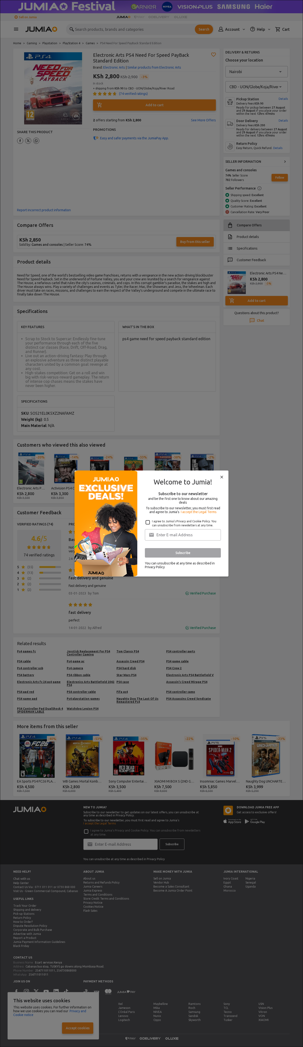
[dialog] (151, 523)
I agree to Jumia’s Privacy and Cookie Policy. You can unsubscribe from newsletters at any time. (184, 523)
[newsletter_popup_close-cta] (222, 477)
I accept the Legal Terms (199, 512)
